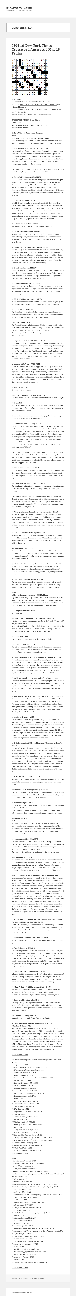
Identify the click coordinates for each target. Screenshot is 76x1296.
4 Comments (40, 1278)
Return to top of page (20, 1054)
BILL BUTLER (17, 125)
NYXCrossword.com (19, 7)
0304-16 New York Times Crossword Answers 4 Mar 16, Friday (36, 49)
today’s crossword (27, 102)
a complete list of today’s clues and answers (34, 115)
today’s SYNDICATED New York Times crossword (38, 104)
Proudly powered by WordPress (22, 1292)
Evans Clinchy (29, 1278)
